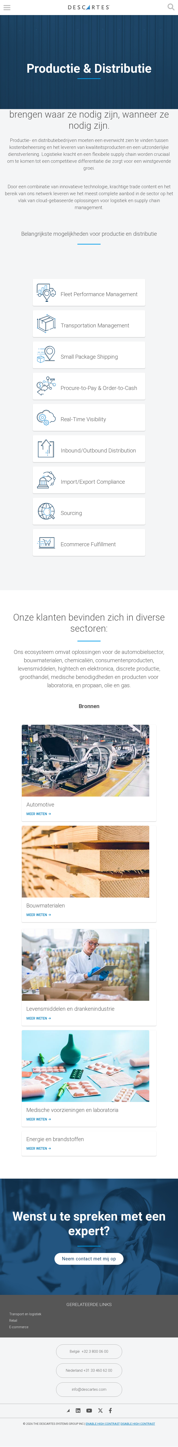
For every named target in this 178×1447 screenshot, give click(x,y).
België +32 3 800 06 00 (89, 1351)
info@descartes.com (89, 1389)
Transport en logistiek (25, 1314)
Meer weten (38, 814)
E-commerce (18, 1327)
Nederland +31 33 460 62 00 (89, 1370)
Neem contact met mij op (89, 1259)
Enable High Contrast (103, 1423)
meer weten (38, 915)
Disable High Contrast (138, 1423)
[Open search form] (171, 7)
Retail (13, 1321)
